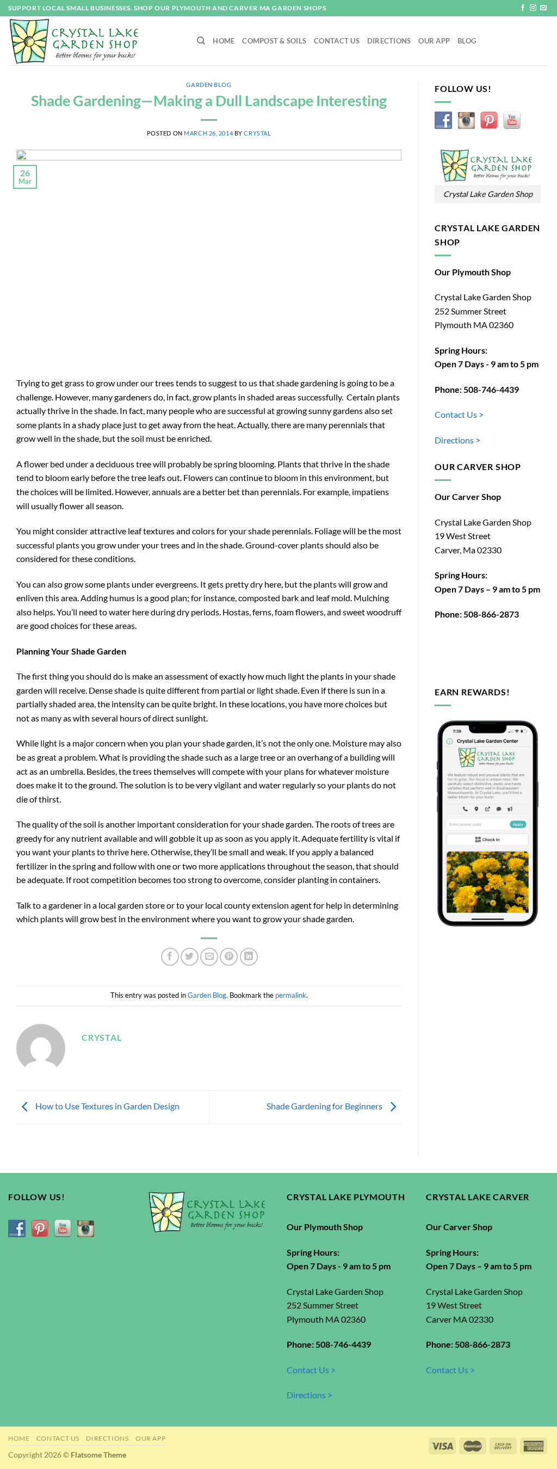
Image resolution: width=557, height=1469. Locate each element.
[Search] (201, 40)
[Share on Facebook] (170, 957)
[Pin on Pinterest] (229, 957)
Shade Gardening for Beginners (325, 1106)
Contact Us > (459, 414)
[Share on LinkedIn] (249, 957)
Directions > (457, 440)
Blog (466, 40)
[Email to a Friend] (209, 957)
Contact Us (337, 40)
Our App (434, 40)
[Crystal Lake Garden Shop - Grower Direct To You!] (94, 40)
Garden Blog (208, 84)
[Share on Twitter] (190, 957)
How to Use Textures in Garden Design (107, 1106)
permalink (290, 995)
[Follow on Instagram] (533, 8)
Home (223, 40)
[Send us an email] (543, 8)
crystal (257, 133)
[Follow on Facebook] (522, 8)
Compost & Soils (274, 40)
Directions (389, 40)
